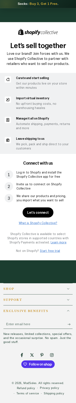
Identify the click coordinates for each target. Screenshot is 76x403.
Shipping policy (54, 393)
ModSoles (30, 383)
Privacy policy (49, 388)
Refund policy (26, 388)
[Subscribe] (70, 324)
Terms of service (27, 393)
